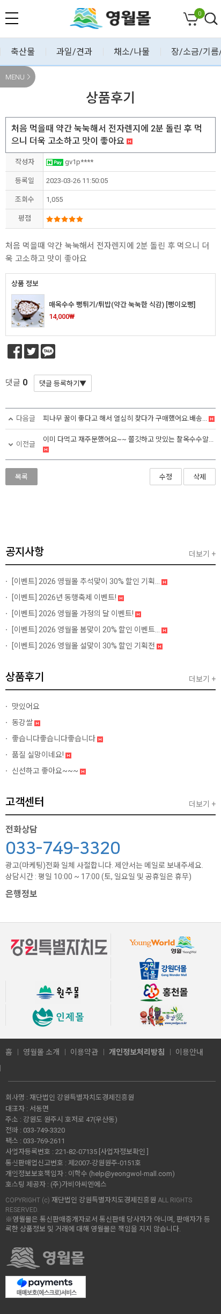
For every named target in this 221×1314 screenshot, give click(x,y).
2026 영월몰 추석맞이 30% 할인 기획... (86, 581)
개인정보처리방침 (137, 1052)
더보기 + (202, 554)
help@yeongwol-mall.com (131, 1174)
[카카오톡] (48, 351)
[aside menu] (11, 18)
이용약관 (84, 1052)
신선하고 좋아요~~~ (45, 770)
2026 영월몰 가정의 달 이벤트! (73, 613)
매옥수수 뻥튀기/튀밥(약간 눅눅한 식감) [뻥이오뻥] (122, 305)
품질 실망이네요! (37, 754)
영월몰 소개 (41, 1052)
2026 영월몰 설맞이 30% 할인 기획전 (84, 645)
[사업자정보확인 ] (124, 1152)
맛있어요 (25, 706)
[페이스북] (15, 351)
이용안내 (189, 1052)
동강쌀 (22, 722)
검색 (211, 19)
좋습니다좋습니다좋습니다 (53, 738)
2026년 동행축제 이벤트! (65, 597)
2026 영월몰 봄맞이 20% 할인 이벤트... (86, 629)
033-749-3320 (62, 848)
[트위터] (31, 351)
